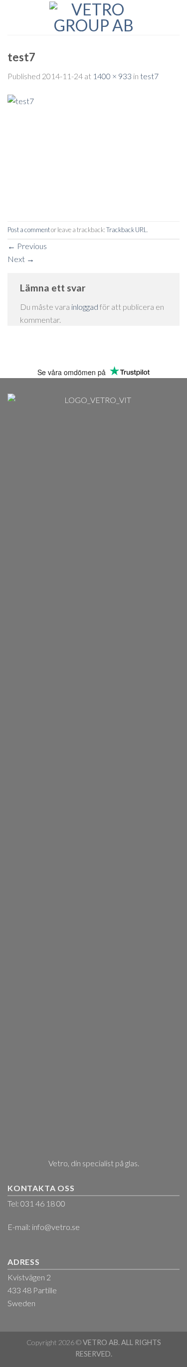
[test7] (93, 150)
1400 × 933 (112, 76)
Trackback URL (126, 230)
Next (20, 259)
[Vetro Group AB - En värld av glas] (93, 17)
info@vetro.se (56, 1226)
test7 (149, 76)
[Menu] (13, 17)
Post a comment (28, 230)
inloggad (84, 306)
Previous (27, 246)
